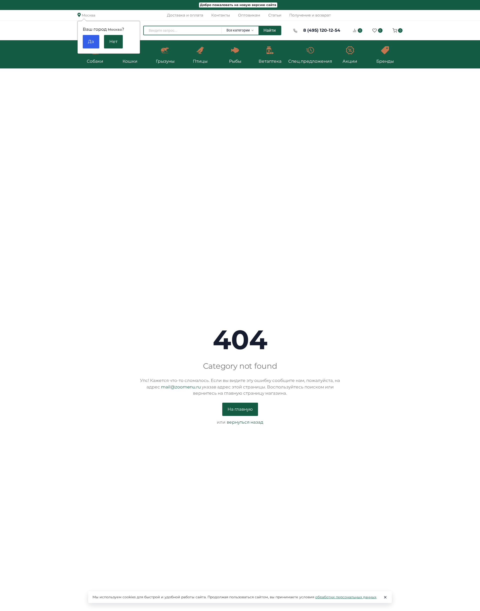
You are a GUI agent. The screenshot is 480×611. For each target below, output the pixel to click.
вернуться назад (245, 422)
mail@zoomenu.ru (181, 386)
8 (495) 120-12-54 (321, 30)
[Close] (385, 597)
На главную (240, 409)
